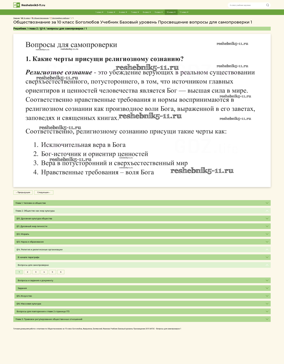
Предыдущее (23, 192)
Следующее (43, 192)
